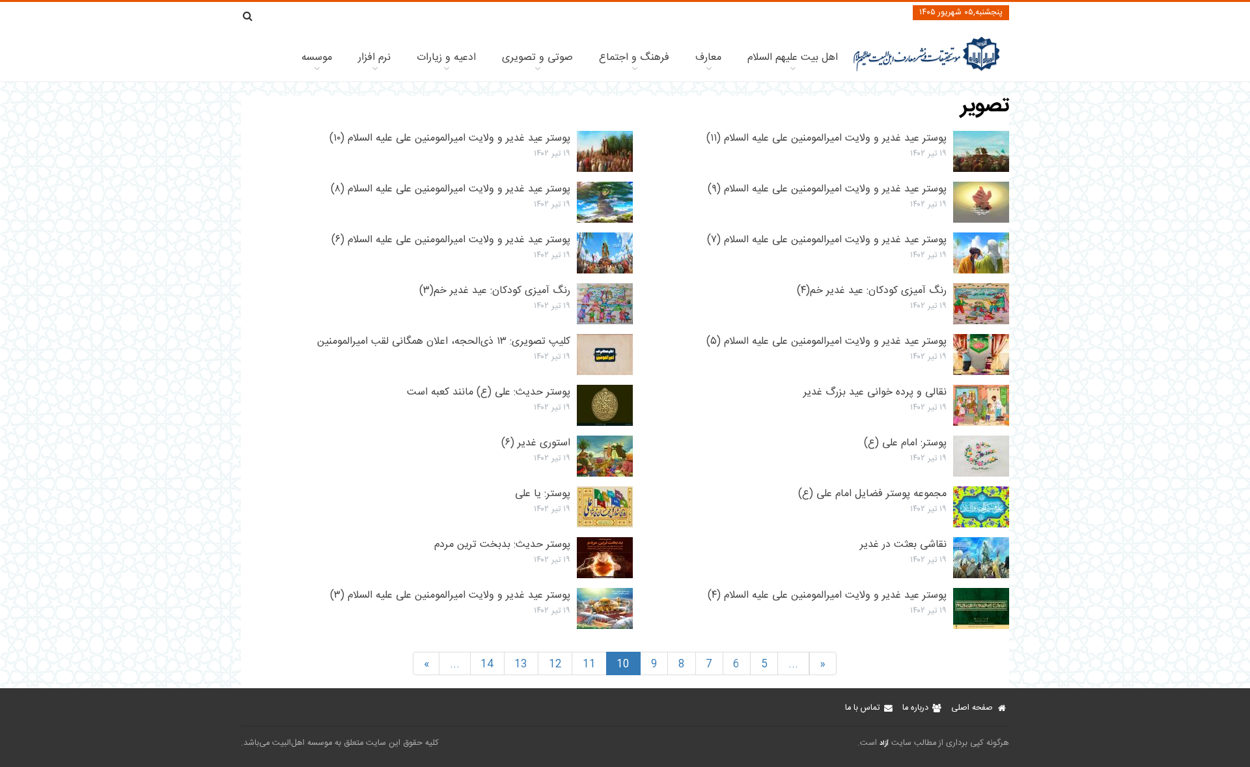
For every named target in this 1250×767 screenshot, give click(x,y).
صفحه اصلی (972, 708)
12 (555, 664)
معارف (708, 57)
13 (520, 664)
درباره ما (915, 708)
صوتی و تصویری (537, 57)
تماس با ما (862, 708)
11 (589, 664)
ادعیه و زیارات (446, 57)
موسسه (316, 57)
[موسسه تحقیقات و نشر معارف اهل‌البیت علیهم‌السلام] (927, 70)
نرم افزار (374, 57)
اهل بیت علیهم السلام (792, 57)
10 (623, 664)
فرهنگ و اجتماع (634, 57)
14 (486, 664)
